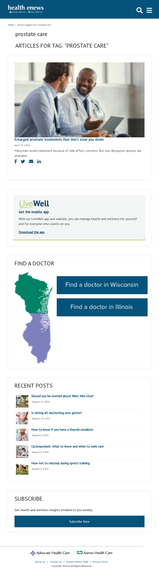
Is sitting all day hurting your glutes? (56, 413)
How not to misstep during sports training (60, 463)
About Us (40, 561)
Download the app (32, 232)
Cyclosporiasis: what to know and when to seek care (67, 446)
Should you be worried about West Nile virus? (62, 396)
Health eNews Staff (77, 561)
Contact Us (56, 561)
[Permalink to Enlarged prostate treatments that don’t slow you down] (79, 99)
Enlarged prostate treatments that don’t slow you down (59, 139)
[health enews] (26, 9)
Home (11, 24)
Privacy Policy (100, 561)
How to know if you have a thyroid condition (62, 430)
